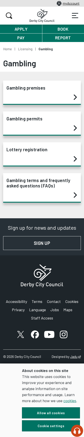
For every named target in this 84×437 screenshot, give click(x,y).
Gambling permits (24, 118)
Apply (21, 29)
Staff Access (42, 317)
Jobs (54, 309)
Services (75, 15)
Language (37, 309)
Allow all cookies (51, 413)
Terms (37, 301)
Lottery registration (26, 149)
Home (7, 49)
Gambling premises (25, 87)
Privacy (18, 309)
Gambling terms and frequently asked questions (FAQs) (38, 183)
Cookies (71, 301)
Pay (21, 37)
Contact (54, 301)
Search (8, 15)
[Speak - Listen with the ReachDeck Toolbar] (77, 431)
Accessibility (16, 301)
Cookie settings (51, 426)
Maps (67, 309)
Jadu (75, 357)
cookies (69, 400)
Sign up (57, 243)
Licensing (25, 49)
